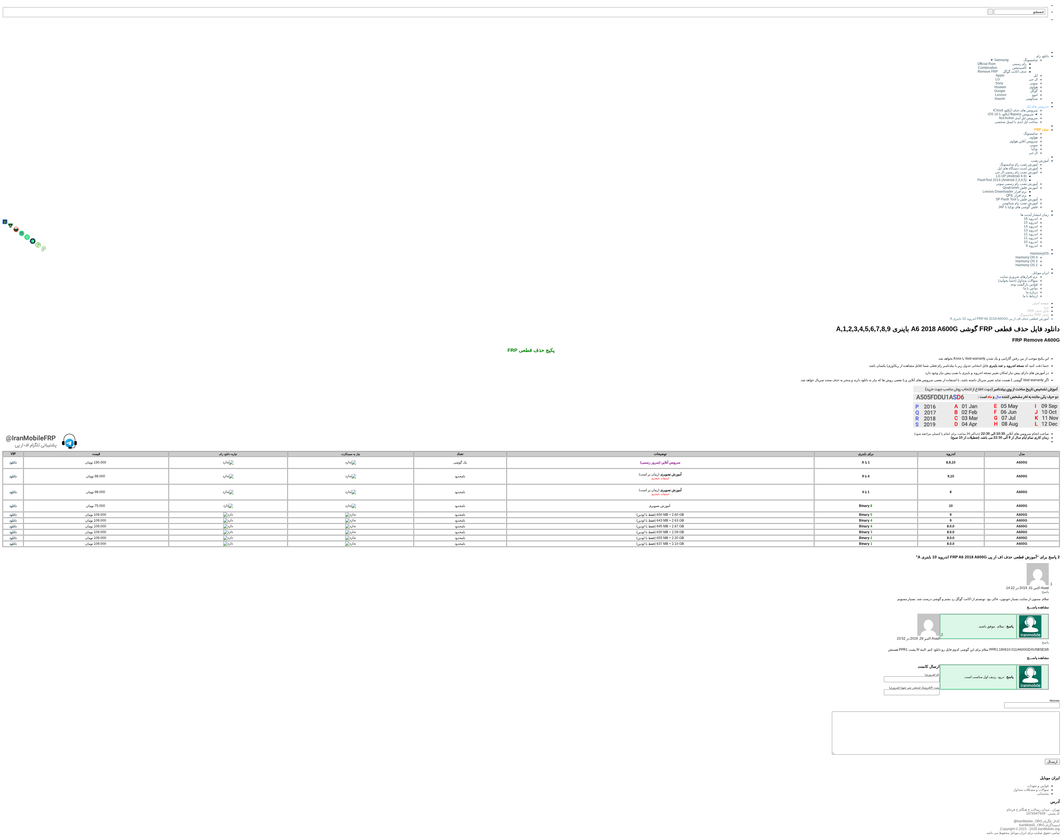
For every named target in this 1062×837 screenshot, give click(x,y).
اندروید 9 (1032, 246)
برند (1046, 307)
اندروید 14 (1031, 226)
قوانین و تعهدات (1038, 786)
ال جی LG (1016, 79)
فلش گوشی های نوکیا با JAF (1018, 207)
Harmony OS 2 (1027, 265)
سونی (1034, 145)
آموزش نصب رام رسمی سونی (1017, 184)
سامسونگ (1031, 133)
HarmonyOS (1039, 253)
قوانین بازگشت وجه (1024, 284)
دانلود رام (1042, 56)
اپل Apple (1017, 75)
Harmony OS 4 (1027, 257)
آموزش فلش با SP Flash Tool (1017, 199)
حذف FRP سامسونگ (1034, 315)
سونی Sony (1016, 83)
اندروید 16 (1031, 219)
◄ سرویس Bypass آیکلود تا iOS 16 (1013, 114)
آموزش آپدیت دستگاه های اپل (1018, 168)
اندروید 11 (1029, 238)
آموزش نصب (1040, 161)
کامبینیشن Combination (1002, 68)
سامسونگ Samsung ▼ (1014, 60)
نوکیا (1034, 149)
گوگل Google (1016, 91)
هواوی (1033, 137)
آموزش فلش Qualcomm (1020, 188)
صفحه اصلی (1040, 303)
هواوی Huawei (1016, 87)
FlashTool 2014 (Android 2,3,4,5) (1002, 180)
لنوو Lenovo (1016, 95)
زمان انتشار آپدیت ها (1035, 215)
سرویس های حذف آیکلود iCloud (1015, 110)
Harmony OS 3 (1027, 261)
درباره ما (1032, 292)
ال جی (1033, 153)
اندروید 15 (1031, 222)
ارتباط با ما (1030, 296)
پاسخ (1045, 592)
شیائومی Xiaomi (1016, 99)
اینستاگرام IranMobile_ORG (1039, 825)
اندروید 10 (1031, 242)
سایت (1037, 833)
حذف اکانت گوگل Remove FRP (1002, 72)
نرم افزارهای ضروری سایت (1019, 277)
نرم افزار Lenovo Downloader (1005, 191)
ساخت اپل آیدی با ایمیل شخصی (1016, 122)
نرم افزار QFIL (1016, 195)
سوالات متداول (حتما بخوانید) (1018, 281)
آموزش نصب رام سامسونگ (1019, 164)
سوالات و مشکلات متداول (1031, 790)
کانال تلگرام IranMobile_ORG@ (1037, 821)
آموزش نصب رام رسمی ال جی (1016, 172)
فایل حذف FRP (1038, 311)
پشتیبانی (1043, 794)
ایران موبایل (1040, 273)
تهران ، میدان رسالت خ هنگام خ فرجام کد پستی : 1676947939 (1033, 811)
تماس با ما (1030, 288)
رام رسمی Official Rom (1002, 64)
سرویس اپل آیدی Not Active (1018, 118)
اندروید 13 (1031, 230)
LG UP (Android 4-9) (1011, 176)
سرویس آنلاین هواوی (1023, 141)
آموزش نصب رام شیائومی (1020, 203)
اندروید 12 (1030, 234)
